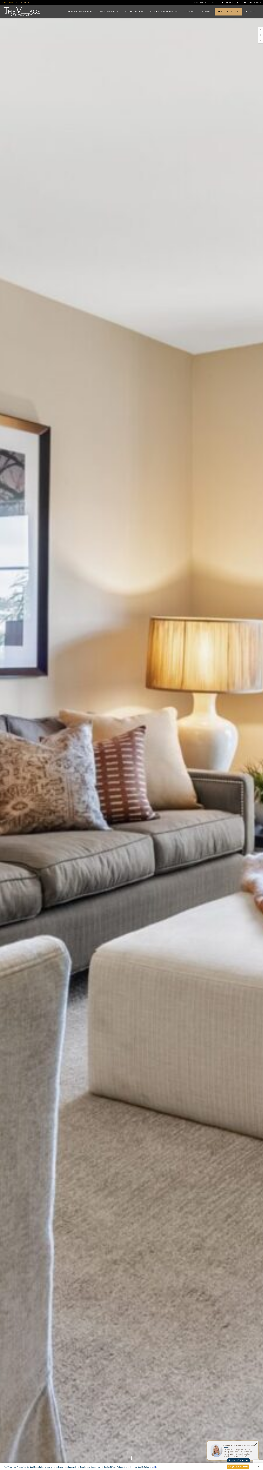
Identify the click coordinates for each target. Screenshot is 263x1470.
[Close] (259, 1466)
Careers (227, 2)
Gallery (190, 11)
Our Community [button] (108, 11)
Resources (201, 2)
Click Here (154, 1467)
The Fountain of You (79, 11)
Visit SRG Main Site (249, 2)
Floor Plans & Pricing (164, 11)
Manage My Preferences (238, 1467)
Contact (251, 11)
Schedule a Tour (228, 11)
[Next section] (131, 1454)
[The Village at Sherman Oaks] (21, 11)
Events (206, 11)
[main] (131, 1466)
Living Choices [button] (134, 11)
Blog (215, 2)
